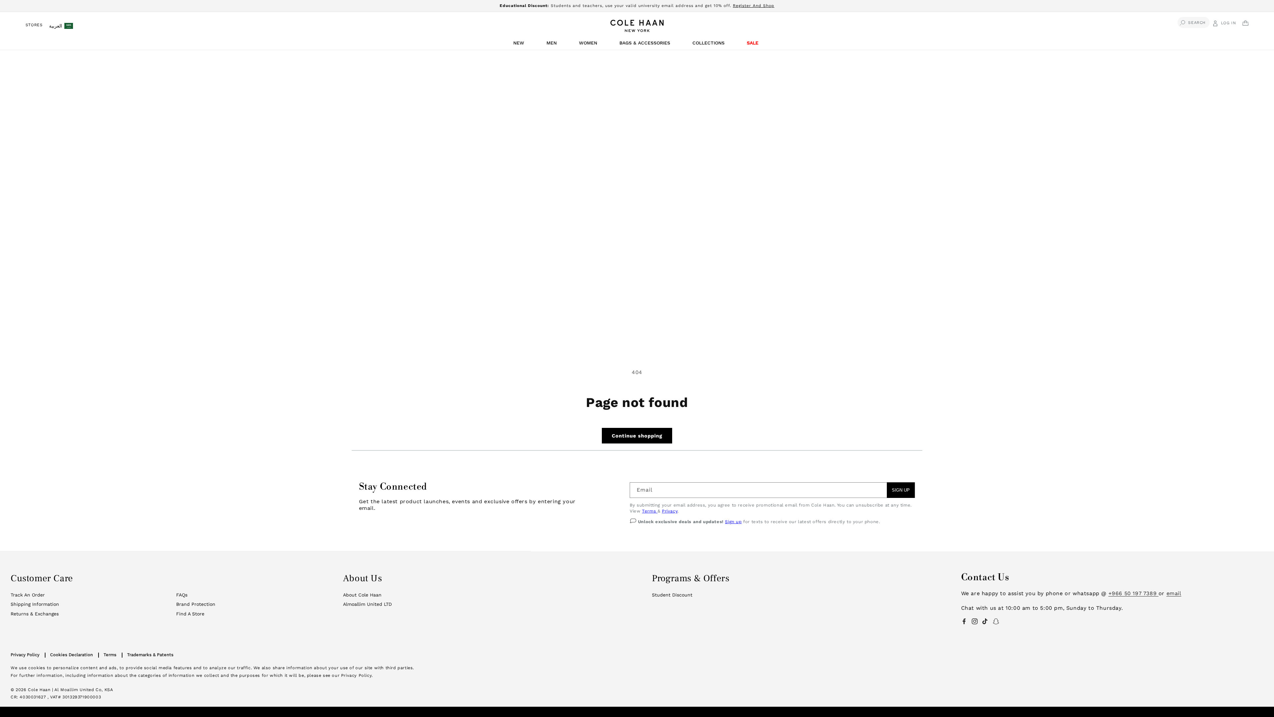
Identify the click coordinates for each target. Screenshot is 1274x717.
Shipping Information (35, 604)
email (1174, 593)
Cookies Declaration (71, 654)
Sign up (733, 521)
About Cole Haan (362, 595)
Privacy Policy (25, 654)
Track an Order (28, 595)
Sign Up (901, 490)
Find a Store (190, 613)
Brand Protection (195, 604)
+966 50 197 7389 (1133, 593)
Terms (650, 511)
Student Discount (672, 595)
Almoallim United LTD (367, 604)
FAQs (181, 595)
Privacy (669, 511)
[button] (520, 45)
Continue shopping (637, 436)
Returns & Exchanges (35, 613)
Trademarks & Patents (150, 654)
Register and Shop (753, 5)
